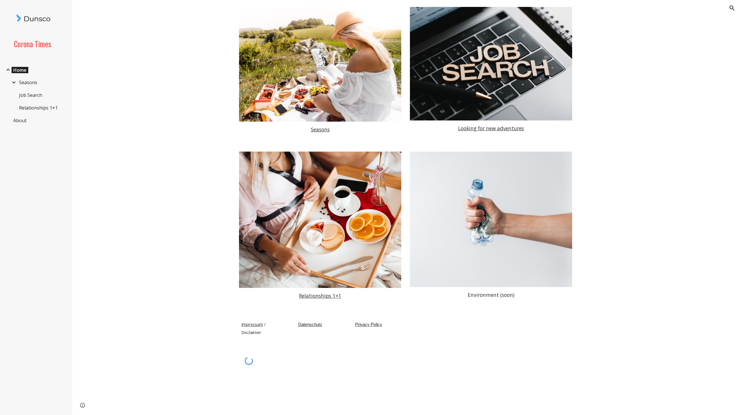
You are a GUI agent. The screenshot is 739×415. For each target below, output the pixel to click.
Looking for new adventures (491, 128)
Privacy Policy (368, 324)
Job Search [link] (30, 95)
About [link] (20, 120)
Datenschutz (310, 324)
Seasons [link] (28, 82)
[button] (732, 8)
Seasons (320, 129)
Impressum (252, 324)
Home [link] (20, 70)
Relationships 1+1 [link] (38, 108)
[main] (320, 130)
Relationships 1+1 (320, 295)
